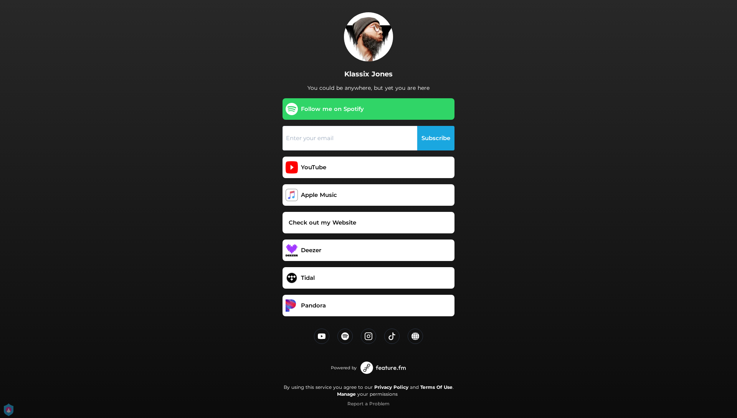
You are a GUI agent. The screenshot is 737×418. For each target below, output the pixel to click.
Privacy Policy (391, 387)
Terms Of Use (436, 387)
